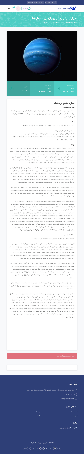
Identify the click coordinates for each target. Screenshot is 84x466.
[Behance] (33, 448)
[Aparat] (55, 448)
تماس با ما (74, 412)
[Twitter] (46, 448)
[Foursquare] (29, 448)
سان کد (33, 443)
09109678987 (49, 2)
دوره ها (75, 416)
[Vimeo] (38, 448)
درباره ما (38, 412)
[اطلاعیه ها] (18, 8)
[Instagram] (42, 448)
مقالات (39, 416)
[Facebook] (59, 448)
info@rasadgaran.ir (34, 2)
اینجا (73, 117)
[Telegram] (50, 448)
